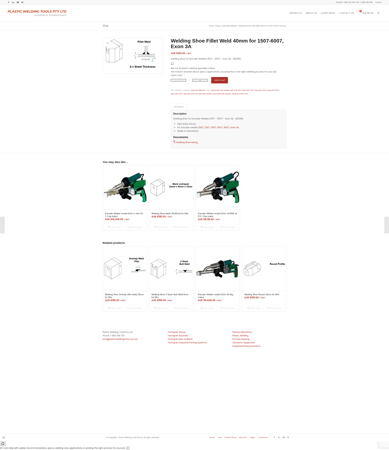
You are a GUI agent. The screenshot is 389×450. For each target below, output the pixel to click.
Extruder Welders (198, 90)
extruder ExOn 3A (191, 94)
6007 (226, 127)
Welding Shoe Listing (187, 142)
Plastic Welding (240, 335)
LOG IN (378, 2)
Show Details (135, 227)
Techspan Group (176, 332)
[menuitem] (377, 2)
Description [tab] (179, 107)
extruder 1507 (235, 90)
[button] (228, 69)
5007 (220, 127)
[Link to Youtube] (17, 2)
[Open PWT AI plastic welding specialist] (3, 443)
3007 (213, 127)
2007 (207, 127)
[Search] (378, 13)
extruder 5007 (273, 90)
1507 (201, 127)
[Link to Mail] (22, 2)
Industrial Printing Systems (246, 346)
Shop (105, 25)
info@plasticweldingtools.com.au (120, 339)
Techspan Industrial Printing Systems (187, 342)
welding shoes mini (239, 94)
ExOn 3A (234, 127)
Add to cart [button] (115, 227)
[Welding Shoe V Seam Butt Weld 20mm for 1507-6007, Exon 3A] (386, 225)
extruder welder (205, 94)
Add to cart (219, 80)
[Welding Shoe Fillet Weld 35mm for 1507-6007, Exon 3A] (2, 225)
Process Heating (241, 339)
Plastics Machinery (242, 332)
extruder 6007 (177, 94)
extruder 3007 (261, 90)
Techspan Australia (178, 335)
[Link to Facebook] (8, 2)
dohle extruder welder (220, 90)
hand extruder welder (221, 94)
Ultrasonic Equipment (243, 342)
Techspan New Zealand (180, 339)
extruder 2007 (248, 90)
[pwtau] (39, 13)
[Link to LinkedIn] (13, 2)
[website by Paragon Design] (4, 437)
